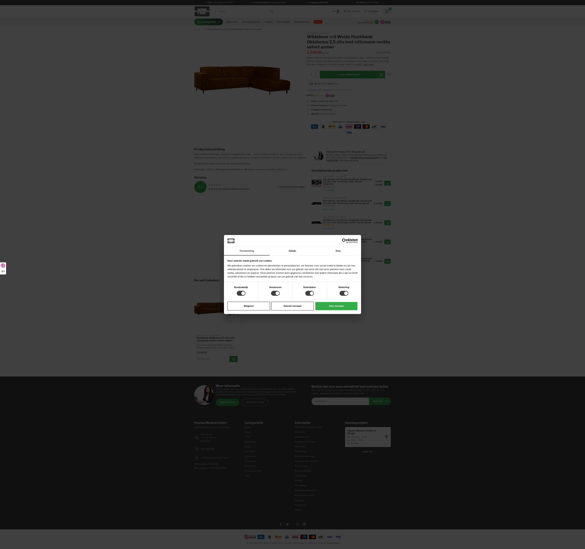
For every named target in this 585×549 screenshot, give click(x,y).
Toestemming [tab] (246, 251)
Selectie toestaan (293, 306)
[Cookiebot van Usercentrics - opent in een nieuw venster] (344, 241)
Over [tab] (338, 251)
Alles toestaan (336, 306)
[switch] (275, 293)
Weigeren (249, 306)
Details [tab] (292, 251)
